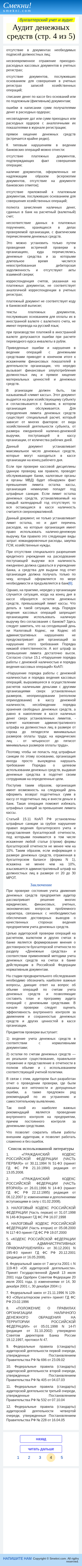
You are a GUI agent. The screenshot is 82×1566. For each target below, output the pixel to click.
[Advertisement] (41, 1511)
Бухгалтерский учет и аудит (46, 20)
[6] (70, 583)
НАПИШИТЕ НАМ (17, 1558)
